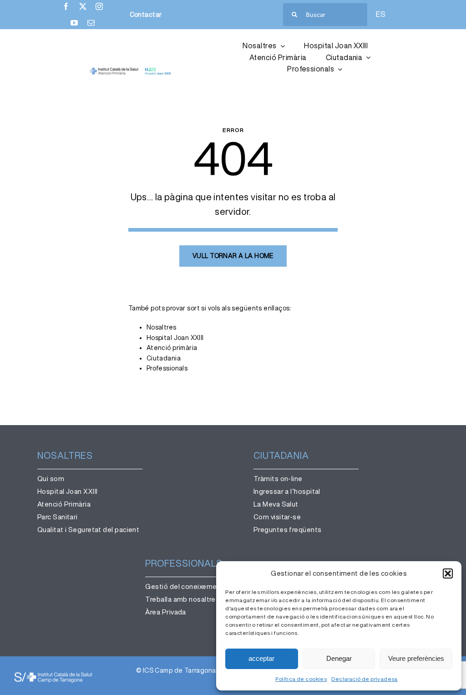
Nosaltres (162, 327)
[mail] (91, 22)
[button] (447, 573)
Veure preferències (416, 658)
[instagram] (99, 6)
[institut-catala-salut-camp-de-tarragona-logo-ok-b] (53, 674)
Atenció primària (172, 348)
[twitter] (82, 6)
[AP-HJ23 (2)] (131, 70)
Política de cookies (301, 679)
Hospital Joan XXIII (175, 338)
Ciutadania (164, 358)
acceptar (261, 658)
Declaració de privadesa (364, 679)
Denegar (339, 658)
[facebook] (66, 6)
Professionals (167, 368)
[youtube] (74, 22)
